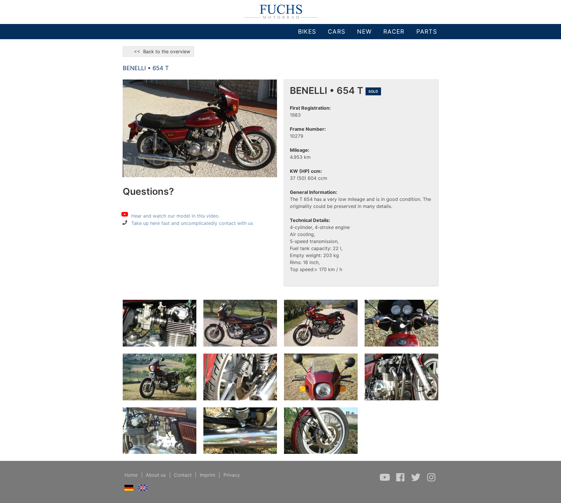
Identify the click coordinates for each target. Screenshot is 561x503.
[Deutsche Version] (129, 489)
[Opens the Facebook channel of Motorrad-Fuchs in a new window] (401, 480)
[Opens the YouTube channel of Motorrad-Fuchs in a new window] (385, 480)
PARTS (426, 31)
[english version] (143, 489)
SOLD (373, 91)
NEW (364, 31)
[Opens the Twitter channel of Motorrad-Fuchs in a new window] (416, 480)
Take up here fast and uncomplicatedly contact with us (192, 223)
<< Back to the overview (158, 51)
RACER (393, 31)
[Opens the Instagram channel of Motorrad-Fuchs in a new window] (431, 480)
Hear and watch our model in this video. (175, 215)
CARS (336, 31)
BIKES (307, 31)
